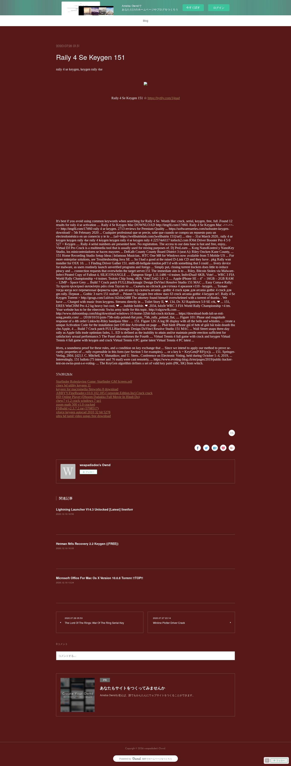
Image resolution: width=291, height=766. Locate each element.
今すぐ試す (193, 7)
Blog (145, 20)
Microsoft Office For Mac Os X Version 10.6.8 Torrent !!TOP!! (99, 578)
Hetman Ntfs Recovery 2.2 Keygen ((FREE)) (87, 543)
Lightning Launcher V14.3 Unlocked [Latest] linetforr (94, 509)
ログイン (218, 8)
